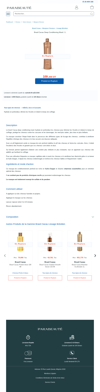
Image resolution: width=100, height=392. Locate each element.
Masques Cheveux (39, 22)
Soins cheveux (27, 22)
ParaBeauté (9, 22)
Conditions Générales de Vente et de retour (50, 378)
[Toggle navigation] (8, 13)
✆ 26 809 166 (88, 2)
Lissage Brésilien (62, 28)
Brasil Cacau (36, 28)
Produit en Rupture (49, 81)
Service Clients (50, 382)
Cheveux (17, 22)
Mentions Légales (50, 373)
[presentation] (5, 256)
